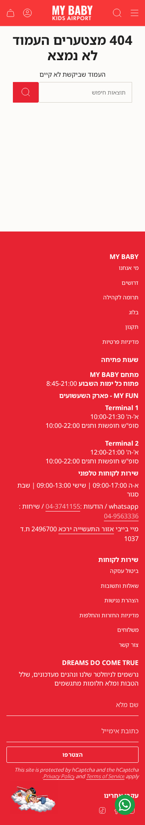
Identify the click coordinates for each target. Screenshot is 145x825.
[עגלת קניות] (10, 13)
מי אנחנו (129, 267)
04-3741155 (63, 506)
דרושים (130, 282)
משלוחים (128, 629)
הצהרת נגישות (121, 600)
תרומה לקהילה (121, 297)
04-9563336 (121, 515)
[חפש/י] (26, 92)
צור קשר (129, 644)
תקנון (132, 326)
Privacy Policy (59, 776)
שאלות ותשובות (120, 585)
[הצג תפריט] (134, 13)
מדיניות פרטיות (120, 341)
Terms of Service (105, 776)
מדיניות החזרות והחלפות (109, 615)
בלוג (134, 312)
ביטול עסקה (124, 571)
